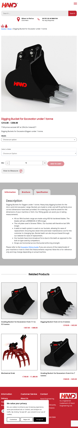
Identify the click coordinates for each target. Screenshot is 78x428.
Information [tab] (10, 192)
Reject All (26, 419)
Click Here (25, 20)
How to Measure (10, 170)
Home (3, 29)
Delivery (4, 398)
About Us (24, 398)
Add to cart (55, 164)
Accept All (39, 419)
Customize (13, 419)
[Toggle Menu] (75, 3)
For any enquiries (48, 20)
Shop (9, 29)
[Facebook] (3, 411)
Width (3, 136)
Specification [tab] (42, 192)
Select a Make (6, 149)
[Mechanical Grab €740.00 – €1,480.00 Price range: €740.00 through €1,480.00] (19, 352)
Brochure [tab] (26, 192)
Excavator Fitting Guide (29, 247)
